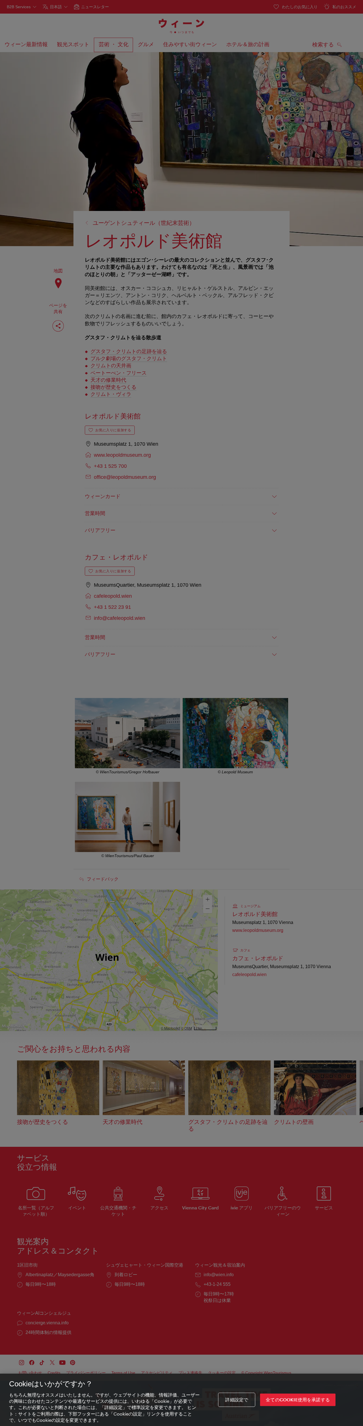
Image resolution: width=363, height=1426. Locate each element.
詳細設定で (236, 1399)
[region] (181, 1400)
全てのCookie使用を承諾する (298, 1399)
